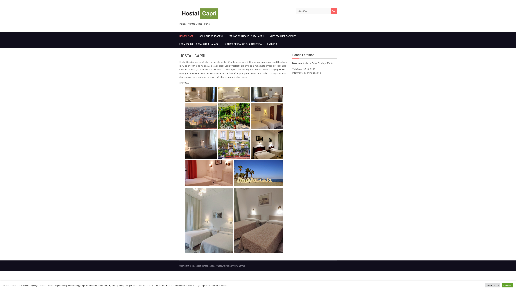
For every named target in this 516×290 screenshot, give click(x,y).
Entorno (272, 44)
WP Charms (239, 265)
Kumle (226, 265)
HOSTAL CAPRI (186, 36)
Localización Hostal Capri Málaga (198, 44)
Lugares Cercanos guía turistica (243, 44)
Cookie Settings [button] (493, 285)
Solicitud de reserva (211, 36)
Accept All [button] (507, 285)
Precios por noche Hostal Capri (246, 36)
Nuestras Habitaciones (283, 36)
